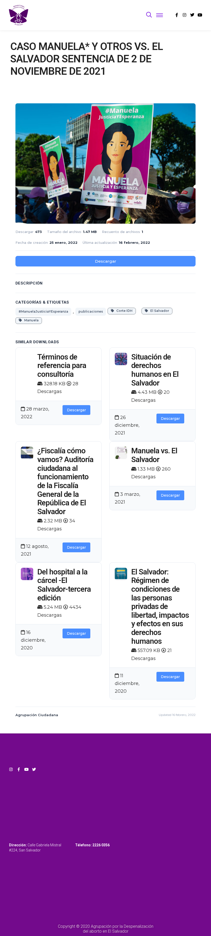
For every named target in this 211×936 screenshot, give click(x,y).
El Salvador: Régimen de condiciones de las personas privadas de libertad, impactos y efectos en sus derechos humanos (160, 606)
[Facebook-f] (19, 769)
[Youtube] (26, 769)
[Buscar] (149, 15)
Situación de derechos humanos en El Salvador (155, 370)
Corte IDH (123, 311)
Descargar (105, 261)
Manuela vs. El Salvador (154, 455)
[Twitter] (192, 15)
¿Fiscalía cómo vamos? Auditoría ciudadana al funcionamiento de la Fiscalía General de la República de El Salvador (65, 481)
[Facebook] (176, 15)
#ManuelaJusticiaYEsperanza (43, 311)
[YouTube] (200, 15)
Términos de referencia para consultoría (61, 366)
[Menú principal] (159, 15)
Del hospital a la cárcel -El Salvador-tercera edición (64, 584)
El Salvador (158, 311)
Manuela (30, 320)
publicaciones (90, 311)
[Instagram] (184, 15)
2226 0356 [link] (101, 845)
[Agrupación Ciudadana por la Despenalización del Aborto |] (19, 15)
